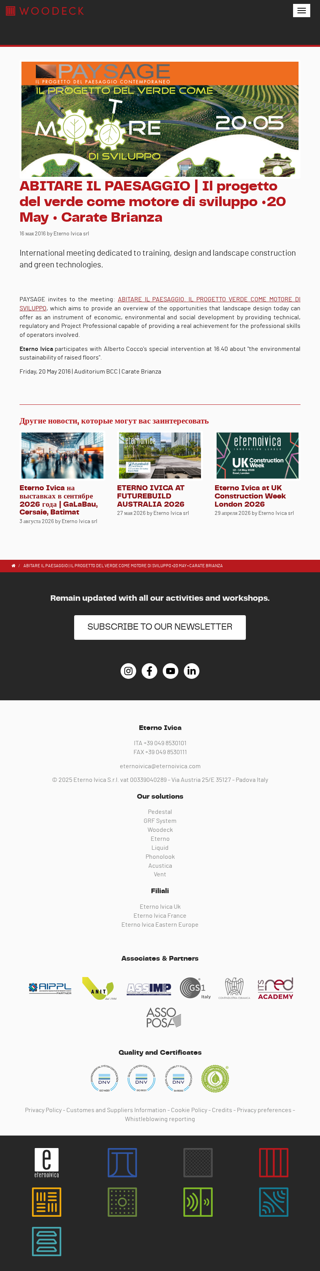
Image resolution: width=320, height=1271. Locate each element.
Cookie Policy (189, 1110)
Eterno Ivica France (160, 916)
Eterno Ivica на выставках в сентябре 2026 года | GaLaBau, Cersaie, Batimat (59, 500)
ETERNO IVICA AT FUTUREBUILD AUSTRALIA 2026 (151, 496)
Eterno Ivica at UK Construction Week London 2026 (250, 496)
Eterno (160, 839)
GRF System (160, 821)
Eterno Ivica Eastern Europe (160, 925)
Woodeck (160, 830)
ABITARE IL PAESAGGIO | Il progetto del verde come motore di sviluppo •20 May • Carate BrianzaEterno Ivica (45, 11)
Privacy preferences (264, 1110)
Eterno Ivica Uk (160, 907)
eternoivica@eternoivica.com (160, 766)
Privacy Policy (43, 1110)
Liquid (160, 848)
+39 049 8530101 (165, 743)
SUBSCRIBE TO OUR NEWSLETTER (160, 627)
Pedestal (160, 812)
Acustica (160, 866)
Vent (160, 874)
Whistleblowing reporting (160, 1119)
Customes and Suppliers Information (116, 1110)
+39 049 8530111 (166, 752)
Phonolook (160, 857)
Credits (222, 1110)
